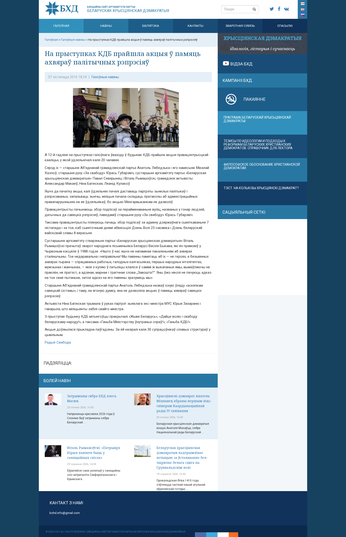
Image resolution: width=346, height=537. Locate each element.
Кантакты (195, 26)
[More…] (231, 535)
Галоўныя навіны (105, 77)
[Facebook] (200, 534)
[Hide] (236, 535)
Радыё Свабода (58, 342)
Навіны (106, 26)
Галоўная (61, 26)
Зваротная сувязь (240, 26)
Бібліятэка (150, 26)
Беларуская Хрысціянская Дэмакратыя (128, 9)
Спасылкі (285, 26)
